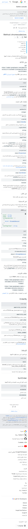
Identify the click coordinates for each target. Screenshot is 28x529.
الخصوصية (21, 521)
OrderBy (23, 122)
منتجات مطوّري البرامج (22, 457)
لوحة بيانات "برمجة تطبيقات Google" (19, 473)
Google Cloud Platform (21, 510)
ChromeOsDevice (14, 221)
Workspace (19, 2)
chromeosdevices (21, 344)
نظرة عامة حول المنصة (22, 454)
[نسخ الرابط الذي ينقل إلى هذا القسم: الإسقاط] (19, 351)
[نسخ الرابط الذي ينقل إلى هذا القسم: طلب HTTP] (18, 62)
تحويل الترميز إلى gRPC (9, 74)
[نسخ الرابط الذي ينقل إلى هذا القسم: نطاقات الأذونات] (16, 273)
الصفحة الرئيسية (24, 22)
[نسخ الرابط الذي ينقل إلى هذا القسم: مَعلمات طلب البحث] (14, 102)
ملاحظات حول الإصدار (22, 459)
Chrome (25, 505)
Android (25, 503)
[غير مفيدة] (14, 28)
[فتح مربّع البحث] (10, 2)
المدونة (25, 485)
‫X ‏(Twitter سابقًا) (23, 490)
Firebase (25, 507)
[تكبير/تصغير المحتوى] (18, 42)
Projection (22, 153)
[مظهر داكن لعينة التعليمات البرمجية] (25, 214)
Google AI (24, 512)
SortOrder (23, 173)
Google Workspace (14, 22)
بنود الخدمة (24, 464)
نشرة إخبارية (24, 488)
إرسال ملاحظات (21, 31)
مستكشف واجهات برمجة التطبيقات (20, 478)
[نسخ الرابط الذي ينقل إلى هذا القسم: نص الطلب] (19, 194)
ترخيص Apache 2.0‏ (14, 418)
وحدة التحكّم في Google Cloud (20, 476)
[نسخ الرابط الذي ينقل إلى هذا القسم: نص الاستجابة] (17, 201)
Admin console (21, 7)
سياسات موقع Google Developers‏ (15, 420)
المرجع (15, 24)
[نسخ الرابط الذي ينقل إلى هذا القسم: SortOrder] (16, 378)
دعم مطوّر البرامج (23, 462)
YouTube (24, 493)
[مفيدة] (16, 28)
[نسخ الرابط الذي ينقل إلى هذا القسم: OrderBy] (17, 299)
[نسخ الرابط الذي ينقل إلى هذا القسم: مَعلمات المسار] (17, 79)
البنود (26, 521)
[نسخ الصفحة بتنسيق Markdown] (17, 37)
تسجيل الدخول (5, 1)
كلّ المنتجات (24, 515)
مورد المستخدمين (10, 96)
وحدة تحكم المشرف (23, 471)
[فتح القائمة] (24, 2)
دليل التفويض (5, 293)
